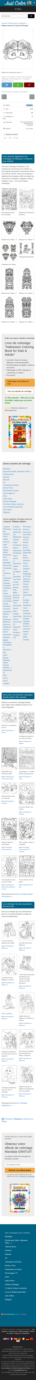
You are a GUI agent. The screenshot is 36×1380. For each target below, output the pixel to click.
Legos (15, 569)
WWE (25, 637)
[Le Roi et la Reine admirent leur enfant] (9, 938)
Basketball (7, 563)
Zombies (26, 640)
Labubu (15, 566)
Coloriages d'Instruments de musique (24, 849)
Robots (25, 542)
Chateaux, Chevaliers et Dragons (7, 585)
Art (4, 482)
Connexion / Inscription (30, 2)
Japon (15, 556)
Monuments (17, 605)
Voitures (26, 631)
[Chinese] (31, 1339)
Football (6, 683)
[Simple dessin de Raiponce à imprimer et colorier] (26, 1013)
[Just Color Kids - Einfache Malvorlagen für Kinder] (27, 1339)
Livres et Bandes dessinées (13, 507)
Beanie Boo (7, 565)
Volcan (25, 634)
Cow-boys (6, 609)
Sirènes (25, 584)
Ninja (15, 611)
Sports (25, 592)
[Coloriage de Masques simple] (26, 290)
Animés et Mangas (9, 501)
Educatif (6, 480)
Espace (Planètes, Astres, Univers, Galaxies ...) (7, 662)
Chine (5, 591)
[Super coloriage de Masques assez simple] (9, 236)
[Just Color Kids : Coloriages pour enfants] (18, 3)
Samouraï (26, 560)
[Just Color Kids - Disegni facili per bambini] (23, 1339)
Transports (26, 613)
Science (26, 566)
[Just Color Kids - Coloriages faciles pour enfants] (11, 1339)
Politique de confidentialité (27, 1176)
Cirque (5, 593)
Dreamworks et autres (11, 490)
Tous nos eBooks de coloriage (19, 391)
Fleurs (5, 681)
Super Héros (7, 499)
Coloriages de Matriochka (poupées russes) (8, 887)
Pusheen (26, 529)
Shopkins (26, 569)
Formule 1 (16, 527)
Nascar (15, 608)
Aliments (6, 542)
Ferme (5, 678)
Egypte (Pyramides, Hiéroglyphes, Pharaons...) (7, 645)
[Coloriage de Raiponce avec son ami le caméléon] (9, 1085)
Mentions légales (23, 1331)
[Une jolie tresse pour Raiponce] (26, 940)
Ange (5, 544)
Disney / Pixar (8, 488)
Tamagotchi (27, 605)
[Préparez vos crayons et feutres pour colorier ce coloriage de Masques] (9, 290)
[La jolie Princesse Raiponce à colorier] (9, 974)
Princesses (27, 527)
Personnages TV (9, 493)
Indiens (15, 548)
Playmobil (16, 627)
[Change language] (34, 2)
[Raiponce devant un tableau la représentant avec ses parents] (26, 1084)
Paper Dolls (17, 616)
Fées (5, 675)
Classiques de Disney (11, 485)
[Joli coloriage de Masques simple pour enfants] (26, 236)
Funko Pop (17, 529)
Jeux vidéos (7, 509)
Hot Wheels (17, 545)
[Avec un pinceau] (9, 1010)
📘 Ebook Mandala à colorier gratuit (13, 1314)
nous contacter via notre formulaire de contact (15, 1368)
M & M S (16, 585)
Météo (15, 592)
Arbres (5, 547)
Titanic (25, 608)
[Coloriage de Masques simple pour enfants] (9, 319)
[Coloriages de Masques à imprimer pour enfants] (3, 1119)
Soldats (25, 587)
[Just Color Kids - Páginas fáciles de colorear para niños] (15, 1339)
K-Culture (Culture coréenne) (13, 504)
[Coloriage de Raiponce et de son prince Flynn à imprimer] (9, 1049)
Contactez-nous (13, 1331)
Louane (15, 582)
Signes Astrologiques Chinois (27, 574)
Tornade (26, 611)
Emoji (5, 655)
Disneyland (7, 634)
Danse (5, 617)
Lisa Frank (16, 579)
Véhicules (26, 629)
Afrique (5, 539)
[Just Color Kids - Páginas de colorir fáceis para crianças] (19, 1339)
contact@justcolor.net (20, 1370)
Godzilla (16, 540)
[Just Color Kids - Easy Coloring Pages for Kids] (6, 1339)
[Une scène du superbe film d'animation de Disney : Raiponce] (26, 1048)
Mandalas (6, 469)
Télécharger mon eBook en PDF (18, 382)
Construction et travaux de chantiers (7, 598)
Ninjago (16, 614)
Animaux (6, 477)
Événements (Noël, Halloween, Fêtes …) (17, 471)
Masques (22, 23)
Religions (6, 512)
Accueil (4, 23)
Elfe (4, 652)
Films (5, 496)
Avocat (5, 560)
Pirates (15, 619)
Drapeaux (6, 637)
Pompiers (16, 632)
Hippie (15, 542)
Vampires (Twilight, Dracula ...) (27, 623)
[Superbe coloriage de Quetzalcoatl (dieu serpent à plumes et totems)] (26, 254)
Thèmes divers (13, 23)
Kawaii (15, 558)
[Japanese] (18, 1341)
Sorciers (26, 589)
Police (15, 630)
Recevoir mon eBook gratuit (20, 1170)
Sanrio (25, 563)
